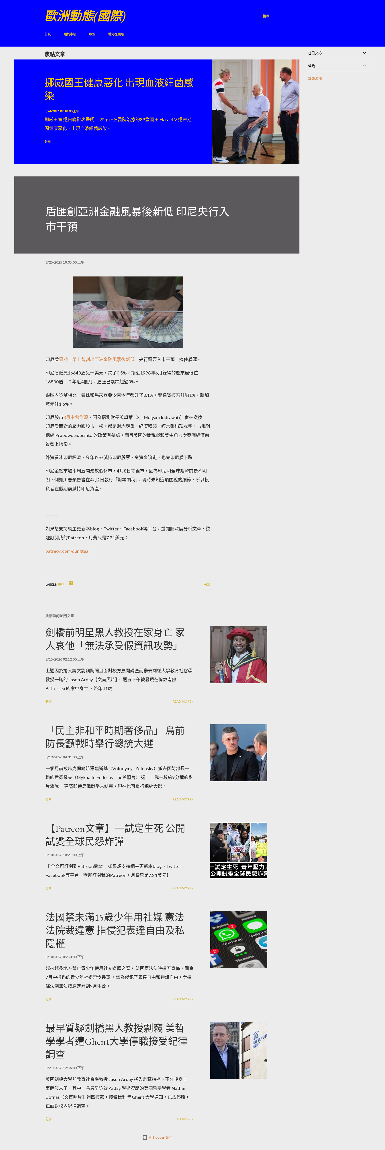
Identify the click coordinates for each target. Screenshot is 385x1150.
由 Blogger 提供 (159, 1137)
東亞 (61, 584)
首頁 (48, 34)
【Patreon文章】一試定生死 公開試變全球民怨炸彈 (115, 835)
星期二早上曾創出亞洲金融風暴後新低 (97, 359)
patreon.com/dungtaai (67, 551)
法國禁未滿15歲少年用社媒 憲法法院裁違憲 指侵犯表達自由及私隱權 (115, 930)
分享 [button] (48, 141)
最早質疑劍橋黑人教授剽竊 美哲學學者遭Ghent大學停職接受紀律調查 (116, 1041)
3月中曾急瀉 (75, 417)
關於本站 (70, 34)
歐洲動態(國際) (85, 16)
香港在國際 (116, 34)
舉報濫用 (315, 78)
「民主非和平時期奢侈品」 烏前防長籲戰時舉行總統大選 (115, 737)
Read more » (183, 701)
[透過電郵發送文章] (71, 584)
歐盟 (92, 34)
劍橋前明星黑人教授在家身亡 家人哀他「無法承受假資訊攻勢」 (115, 639)
